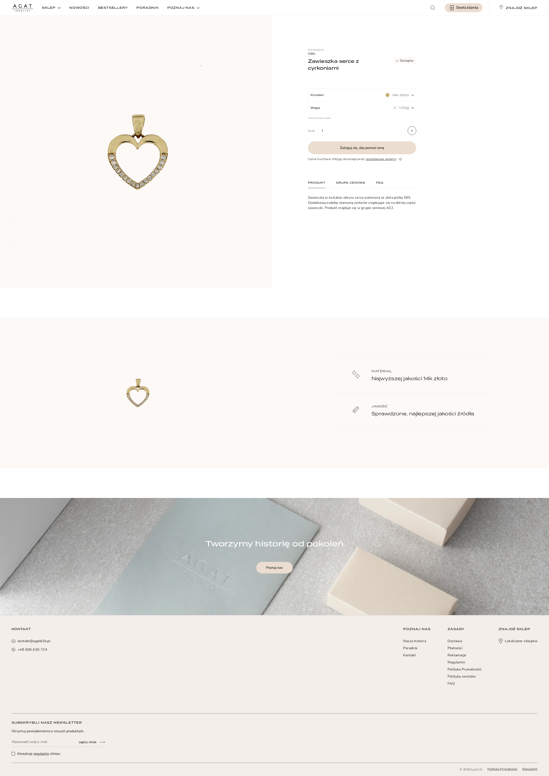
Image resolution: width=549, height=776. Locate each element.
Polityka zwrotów (462, 676)
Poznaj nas (274, 567)
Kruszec (317, 95)
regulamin (41, 753)
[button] (401, 130)
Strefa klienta (467, 7)
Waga (315, 108)
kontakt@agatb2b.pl (34, 641)
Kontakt (409, 655)
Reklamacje (457, 655)
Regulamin (456, 662)
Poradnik (410, 648)
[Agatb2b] (22, 7)
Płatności (455, 648)
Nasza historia (414, 641)
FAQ (451, 683)
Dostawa (455, 641)
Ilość (311, 130)
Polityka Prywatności (464, 669)
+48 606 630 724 (32, 649)
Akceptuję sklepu (38, 753)
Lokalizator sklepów (521, 641)
